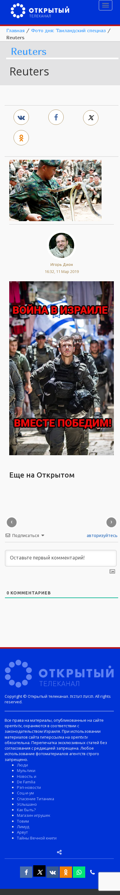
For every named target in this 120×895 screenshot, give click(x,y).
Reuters (28, 51)
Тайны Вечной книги (37, 838)
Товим (23, 821)
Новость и (26, 776)
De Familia (26, 782)
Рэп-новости (29, 787)
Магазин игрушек (33, 815)
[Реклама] (61, 368)
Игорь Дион (61, 264)
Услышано (27, 804)
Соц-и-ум (25, 793)
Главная (15, 30)
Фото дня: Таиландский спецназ (68, 30)
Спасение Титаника (35, 798)
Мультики (26, 770)
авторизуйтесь (102, 535)
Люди (22, 765)
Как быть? (26, 809)
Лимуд (23, 826)
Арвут (22, 832)
